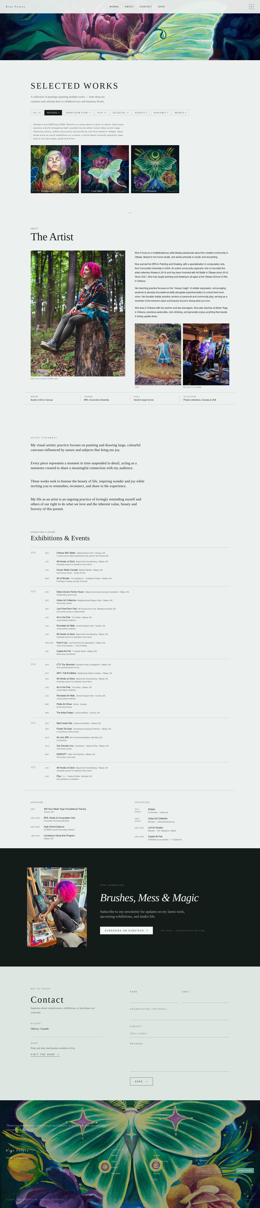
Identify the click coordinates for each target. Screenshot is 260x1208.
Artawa (151, 808)
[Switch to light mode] (251, 6)
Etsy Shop (203, 1155)
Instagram (203, 1160)
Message (136, 1043)
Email (186, 991)
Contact (146, 6)
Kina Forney (16, 6)
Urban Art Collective (157, 818)
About (129, 6)
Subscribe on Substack (124, 930)
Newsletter (115, 1173)
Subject (136, 1026)
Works (114, 6)
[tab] (37, 112)
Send (141, 1081)
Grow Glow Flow (161, 1161)
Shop (161, 6)
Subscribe (245, 1170)
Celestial (157, 1167)
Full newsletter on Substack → (210, 1175)
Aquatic (156, 1173)
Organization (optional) (148, 1009)
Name (134, 991)
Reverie (156, 1155)
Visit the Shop (45, 1054)
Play (155, 1179)
